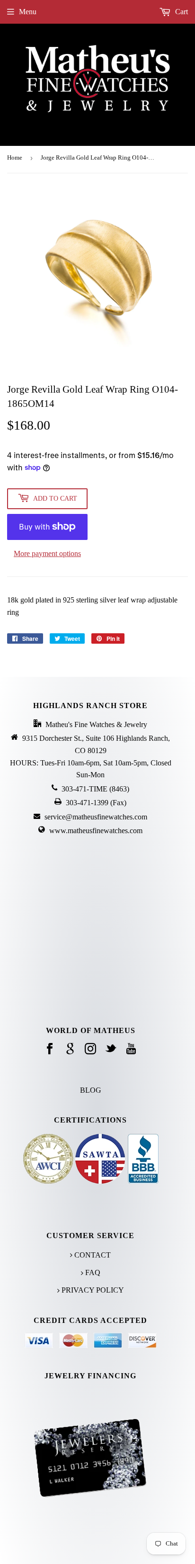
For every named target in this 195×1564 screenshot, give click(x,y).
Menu (27, 12)
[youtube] (131, 1049)
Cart (180, 12)
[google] (70, 1049)
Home (14, 157)
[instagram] (90, 1049)
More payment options (47, 553)
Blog (90, 1090)
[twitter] (110, 1049)
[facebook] (49, 1049)
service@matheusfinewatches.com (95, 817)
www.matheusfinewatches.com (95, 831)
